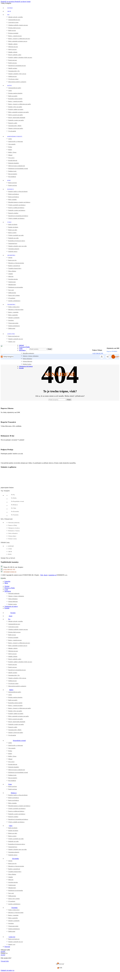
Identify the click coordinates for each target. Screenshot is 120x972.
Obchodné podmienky (28, 353)
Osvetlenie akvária (13, 279)
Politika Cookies (27, 364)
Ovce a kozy (11, 157)
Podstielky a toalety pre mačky (16, 120)
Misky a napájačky (13, 315)
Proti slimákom (12, 176)
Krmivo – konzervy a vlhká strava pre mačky (19, 104)
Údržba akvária (12, 292)
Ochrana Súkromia (27, 361)
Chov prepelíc (11, 144)
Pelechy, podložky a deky (14, 54)
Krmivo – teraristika (13, 312)
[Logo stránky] (14, 354)
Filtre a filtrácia (12, 271)
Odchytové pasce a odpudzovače (16, 165)
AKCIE (10, 551)
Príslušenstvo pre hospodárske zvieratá (18, 168)
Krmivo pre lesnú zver (13, 336)
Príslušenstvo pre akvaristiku (15, 287)
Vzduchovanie (12, 282)
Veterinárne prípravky (13, 248)
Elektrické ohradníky (13, 163)
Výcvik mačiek (12, 131)
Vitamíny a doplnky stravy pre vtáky (17, 246)
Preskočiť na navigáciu (8, 1)
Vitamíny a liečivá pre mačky (15, 128)
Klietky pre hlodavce (13, 194)
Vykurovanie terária (13, 323)
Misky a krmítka (12, 199)
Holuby (10, 149)
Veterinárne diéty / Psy (14, 71)
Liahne (10, 138)
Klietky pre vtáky (12, 230)
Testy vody (11, 290)
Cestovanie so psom (13, 22)
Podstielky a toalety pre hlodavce (16, 210)
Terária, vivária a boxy (14, 306)
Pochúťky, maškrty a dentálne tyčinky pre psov (20, 57)
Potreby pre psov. (12, 63)
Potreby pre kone (12, 185)
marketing (52, 575)
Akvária (10, 257)
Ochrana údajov (12, 536)
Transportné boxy (12, 243)
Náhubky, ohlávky (13, 44)
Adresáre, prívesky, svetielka (15, 17)
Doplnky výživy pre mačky (15, 106)
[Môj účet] (102, 357)
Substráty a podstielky (14, 317)
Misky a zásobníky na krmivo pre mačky (18, 112)
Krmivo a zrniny (12, 232)
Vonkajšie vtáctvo (12, 251)
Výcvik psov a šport (13, 79)
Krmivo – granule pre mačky (15, 101)
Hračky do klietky (12, 224)
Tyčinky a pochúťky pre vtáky (16, 235)
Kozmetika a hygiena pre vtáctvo (16, 240)
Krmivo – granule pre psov (15, 36)
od (56, 575)
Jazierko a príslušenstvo (14, 300)
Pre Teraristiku (14, 515)
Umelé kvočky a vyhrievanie (15, 141)
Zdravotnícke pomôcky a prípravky (17, 81)
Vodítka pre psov (12, 76)
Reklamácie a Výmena (14, 530)
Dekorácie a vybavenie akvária (16, 263)
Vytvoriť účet (5, 961)
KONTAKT (11, 546)
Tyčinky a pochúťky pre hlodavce (17, 205)
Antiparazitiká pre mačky (14, 88)
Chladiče (10, 273)
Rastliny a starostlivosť (14, 265)
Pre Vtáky (13, 508)
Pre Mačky (14, 498)
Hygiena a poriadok (13, 33)
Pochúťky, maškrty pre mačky (15, 109)
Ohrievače (10, 276)
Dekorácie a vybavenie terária (15, 309)
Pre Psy (13, 494)
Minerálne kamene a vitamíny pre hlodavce (19, 202)
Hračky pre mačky (12, 96)
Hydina (10, 147)
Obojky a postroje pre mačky (15, 115)
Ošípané (10, 155)
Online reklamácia (27, 358)
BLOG (10, 554)
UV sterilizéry (11, 298)
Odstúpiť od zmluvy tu (7, 970)
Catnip (10, 90)
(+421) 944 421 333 (9, 569)
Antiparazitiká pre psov (14, 19)
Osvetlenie (11, 320)
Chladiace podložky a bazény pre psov (18, 25)
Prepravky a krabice (13, 213)
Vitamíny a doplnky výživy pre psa (17, 73)
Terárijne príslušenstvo (14, 325)
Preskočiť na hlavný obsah (22, 1)
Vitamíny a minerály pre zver (15, 339)
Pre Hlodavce (14, 504)
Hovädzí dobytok (12, 160)
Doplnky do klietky (13, 227)
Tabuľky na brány (12, 68)
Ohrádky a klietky (12, 52)
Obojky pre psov (12, 49)
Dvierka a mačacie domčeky (15, 93)
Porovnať (7, 946)
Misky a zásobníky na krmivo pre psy (17, 41)
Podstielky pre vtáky (13, 238)
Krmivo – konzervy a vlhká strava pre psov (19, 38)
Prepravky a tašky (12, 123)
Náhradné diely (12, 284)
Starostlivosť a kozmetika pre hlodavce (18, 215)
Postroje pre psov (12, 60)
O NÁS (10, 549)
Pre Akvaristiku (15, 511)
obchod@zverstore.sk (9, 572)
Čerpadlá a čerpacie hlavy (14, 268)
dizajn (45, 575)
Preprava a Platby (12, 525)
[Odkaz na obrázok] (10, 460)
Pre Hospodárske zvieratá (17, 501)
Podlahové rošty (12, 171)
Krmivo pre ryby (12, 260)
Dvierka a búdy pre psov (14, 28)
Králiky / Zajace (12, 152)
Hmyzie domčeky (12, 174)
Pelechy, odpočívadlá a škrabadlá (16, 117)
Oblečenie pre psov (13, 46)
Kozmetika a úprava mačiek (15, 98)
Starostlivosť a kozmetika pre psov (17, 65)
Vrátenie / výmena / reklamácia (30, 356)
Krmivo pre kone (12, 182)
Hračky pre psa (12, 30)
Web (41, 575)
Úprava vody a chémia (14, 295)
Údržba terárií (11, 328)
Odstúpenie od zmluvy (14, 528)
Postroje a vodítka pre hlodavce (16, 207)
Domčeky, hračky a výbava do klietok (17, 191)
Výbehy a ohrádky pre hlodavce (16, 218)
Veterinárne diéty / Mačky (14, 125)
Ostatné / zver (11, 341)
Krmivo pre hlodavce (13, 196)
